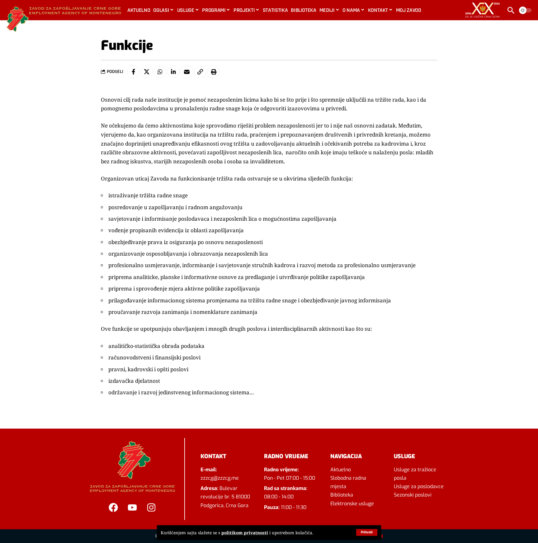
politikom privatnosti (244, 533)
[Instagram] (151, 507)
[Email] (187, 71)
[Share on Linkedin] (173, 71)
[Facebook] (113, 507)
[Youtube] (132, 507)
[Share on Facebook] (133, 71)
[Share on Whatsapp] (160, 71)
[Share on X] (146, 71)
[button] (366, 532)
